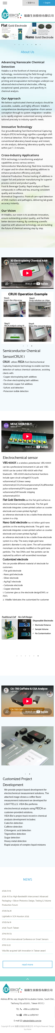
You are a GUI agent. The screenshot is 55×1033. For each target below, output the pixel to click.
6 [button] (36, 44)
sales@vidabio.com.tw (32, 1021)
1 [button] (14, 44)
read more (27, 965)
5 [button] (31, 44)
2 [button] (19, 44)
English (47, 2)
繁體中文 (31, 2)
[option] (27, 31)
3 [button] (23, 44)
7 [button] (40, 44)
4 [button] (27, 44)
